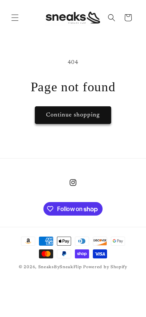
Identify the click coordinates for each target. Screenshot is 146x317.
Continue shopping (73, 115)
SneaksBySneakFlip (60, 267)
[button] (15, 17)
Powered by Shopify (105, 267)
